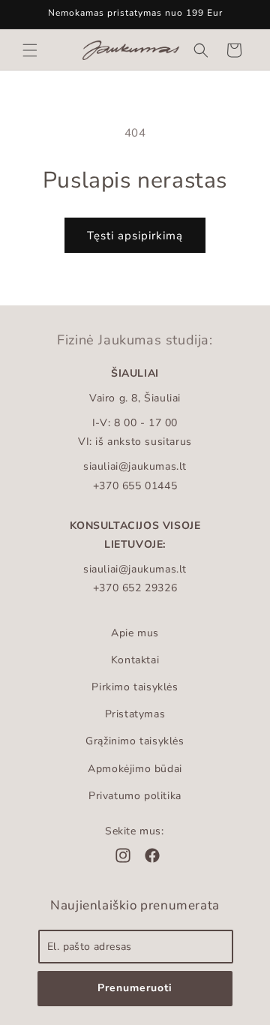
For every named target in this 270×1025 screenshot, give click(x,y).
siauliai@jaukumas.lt (135, 466)
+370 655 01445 (135, 486)
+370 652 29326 (135, 588)
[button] (30, 50)
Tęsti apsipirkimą (135, 235)
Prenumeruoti (135, 988)
